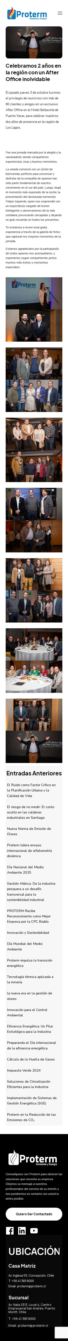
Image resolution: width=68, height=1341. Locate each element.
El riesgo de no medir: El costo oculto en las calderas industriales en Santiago (30, 812)
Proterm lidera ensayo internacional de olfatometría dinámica (29, 850)
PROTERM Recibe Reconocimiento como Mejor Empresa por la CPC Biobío (29, 916)
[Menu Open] (57, 13)
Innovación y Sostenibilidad (28, 932)
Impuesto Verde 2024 (24, 1070)
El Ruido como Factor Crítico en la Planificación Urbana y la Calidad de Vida (31, 790)
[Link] (10, 1231)
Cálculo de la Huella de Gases (31, 1059)
